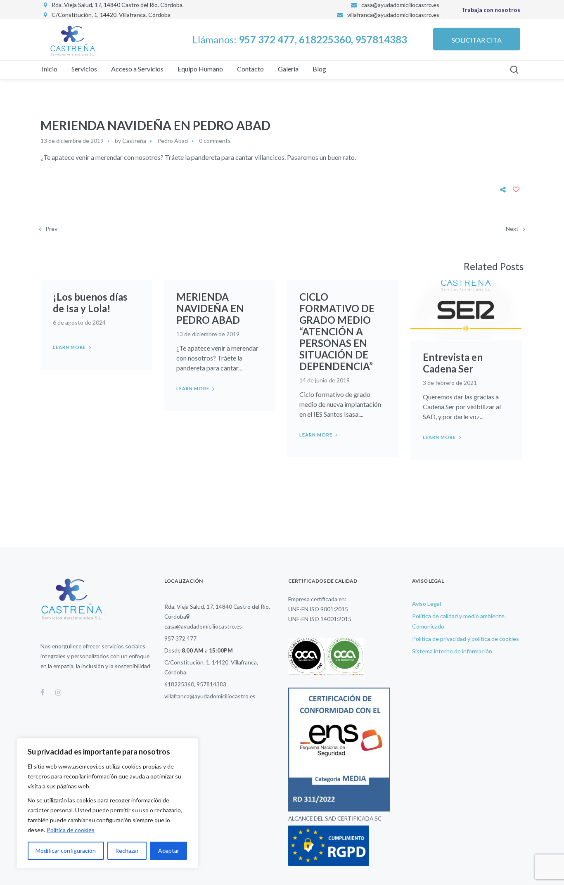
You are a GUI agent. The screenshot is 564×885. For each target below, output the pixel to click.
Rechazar (127, 850)
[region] (107, 803)
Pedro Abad (172, 140)
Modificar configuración (66, 850)
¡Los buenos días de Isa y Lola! (90, 302)
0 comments (215, 140)
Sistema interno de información (452, 651)
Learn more (69, 347)
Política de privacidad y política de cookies (465, 638)
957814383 (211, 684)
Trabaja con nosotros (490, 9)
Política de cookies (71, 829)
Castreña (134, 140)
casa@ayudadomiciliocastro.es (203, 626)
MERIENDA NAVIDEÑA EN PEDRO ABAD (210, 308)
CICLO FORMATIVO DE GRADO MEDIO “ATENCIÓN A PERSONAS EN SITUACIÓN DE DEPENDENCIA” (336, 331)
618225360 (179, 684)
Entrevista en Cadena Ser (453, 363)
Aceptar (168, 850)
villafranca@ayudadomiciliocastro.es (393, 14)
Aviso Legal (426, 603)
